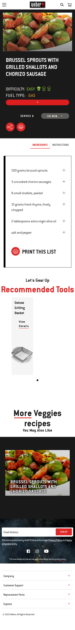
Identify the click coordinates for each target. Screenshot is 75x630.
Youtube (46, 551)
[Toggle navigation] (4, 4)
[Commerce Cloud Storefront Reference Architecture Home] (38, 4)
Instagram (37, 551)
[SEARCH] (63, 5)
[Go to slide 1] (37, 380)
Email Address (10, 532)
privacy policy (60, 559)
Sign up (64, 531)
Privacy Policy (55, 540)
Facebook (28, 551)
